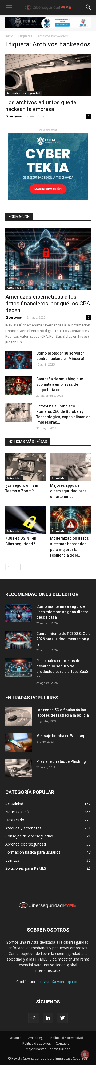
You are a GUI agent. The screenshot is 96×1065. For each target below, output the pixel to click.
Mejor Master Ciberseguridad (48, 1049)
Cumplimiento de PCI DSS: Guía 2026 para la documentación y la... (63, 639)
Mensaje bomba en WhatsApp (61, 736)
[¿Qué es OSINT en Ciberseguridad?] (25, 520)
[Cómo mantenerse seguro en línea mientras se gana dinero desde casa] (18, 613)
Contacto (63, 1043)
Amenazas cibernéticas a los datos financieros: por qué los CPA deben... (47, 303)
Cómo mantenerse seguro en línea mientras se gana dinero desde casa (62, 611)
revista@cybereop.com (60, 981)
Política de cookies (36, 1043)
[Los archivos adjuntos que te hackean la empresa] (48, 75)
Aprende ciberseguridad (23, 93)
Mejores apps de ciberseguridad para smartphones (68, 491)
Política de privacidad (66, 1037)
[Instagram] (33, 1018)
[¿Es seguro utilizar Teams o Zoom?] (25, 467)
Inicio (9, 36)
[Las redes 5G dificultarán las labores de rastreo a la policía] (18, 716)
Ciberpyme (13, 116)
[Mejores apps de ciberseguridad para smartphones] (70, 467)
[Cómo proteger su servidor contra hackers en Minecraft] (18, 360)
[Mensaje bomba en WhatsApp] (18, 742)
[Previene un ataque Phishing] (18, 768)
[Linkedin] (48, 1018)
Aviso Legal (36, 1037)
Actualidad (14, 288)
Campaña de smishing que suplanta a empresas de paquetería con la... (59, 384)
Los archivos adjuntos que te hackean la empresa (40, 105)
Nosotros (16, 1037)
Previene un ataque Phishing (61, 761)
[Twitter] (62, 1018)
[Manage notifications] (85, 1054)
